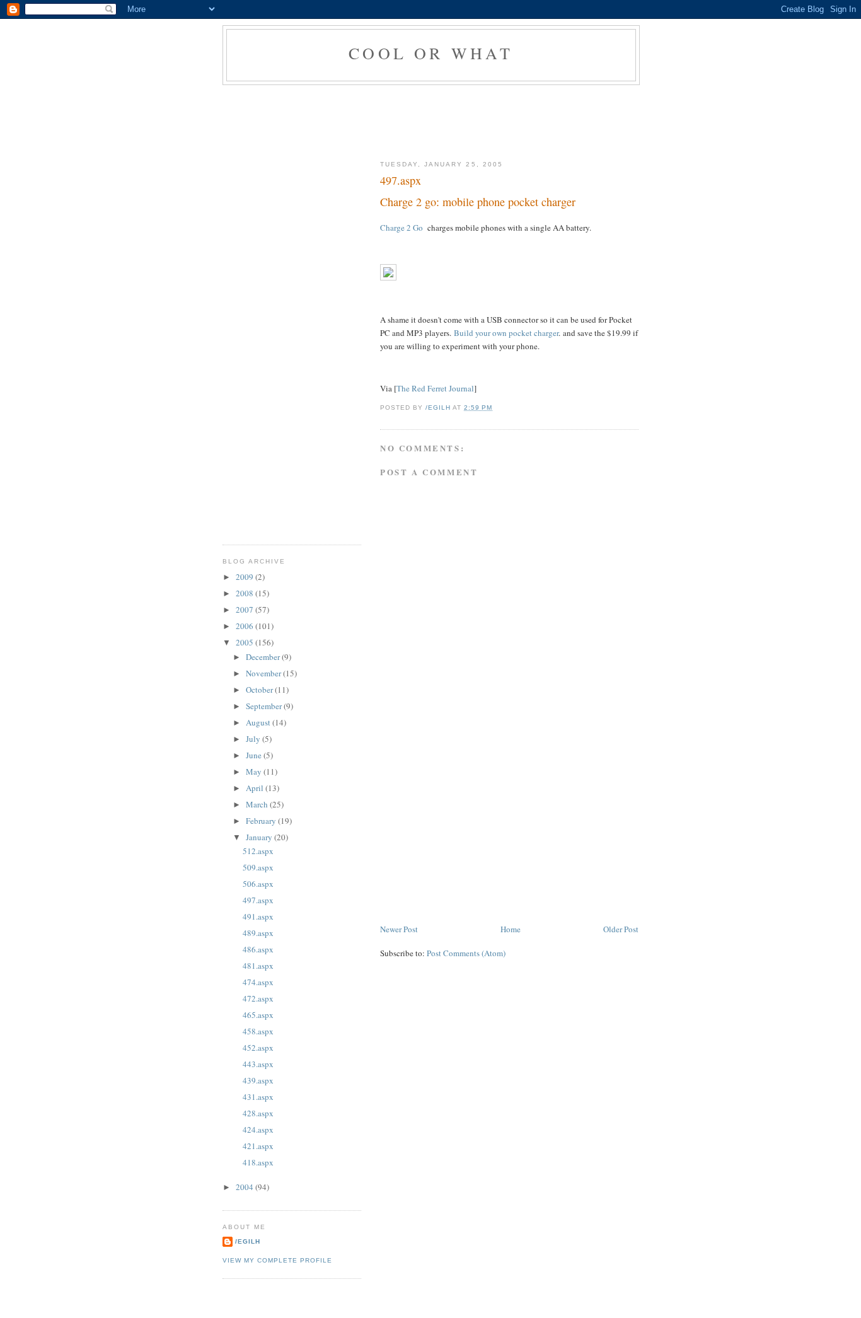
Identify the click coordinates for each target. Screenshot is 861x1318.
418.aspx (258, 1162)
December (264, 656)
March (258, 804)
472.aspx (258, 998)
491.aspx (258, 916)
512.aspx (258, 851)
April (255, 788)
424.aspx (258, 1129)
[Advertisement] (451, 119)
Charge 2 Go (401, 227)
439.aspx (258, 1080)
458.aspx (258, 1031)
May (254, 771)
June (254, 755)
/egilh (247, 1241)
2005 (245, 642)
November (264, 673)
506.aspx (258, 883)
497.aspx (258, 900)
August (259, 722)
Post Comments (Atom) (466, 953)
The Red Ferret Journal (435, 388)
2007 (245, 609)
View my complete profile (277, 1260)
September (265, 706)
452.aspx (258, 1047)
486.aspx (258, 949)
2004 (245, 1187)
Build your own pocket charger (506, 332)
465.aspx (258, 1014)
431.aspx (258, 1096)
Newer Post (399, 929)
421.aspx (258, 1146)
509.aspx (258, 867)
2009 (245, 576)
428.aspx (258, 1113)
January (260, 837)
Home (510, 929)
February (262, 820)
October (260, 689)
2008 (245, 593)
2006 (245, 626)
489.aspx (258, 933)
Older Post (621, 929)
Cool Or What (431, 53)
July (254, 738)
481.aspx (258, 965)
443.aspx (258, 1064)
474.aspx (258, 982)
